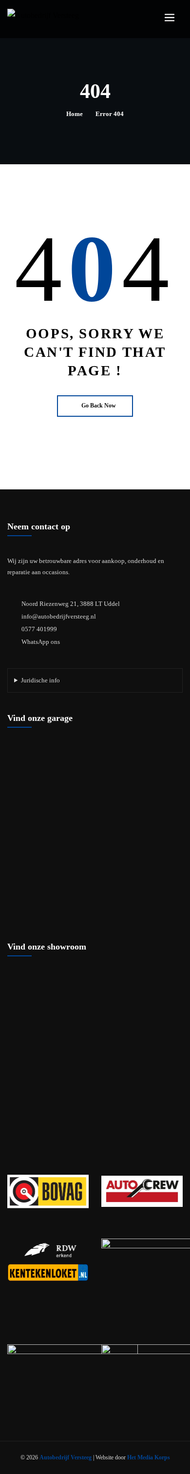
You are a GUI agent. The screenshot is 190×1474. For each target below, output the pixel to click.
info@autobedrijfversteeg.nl (58, 616)
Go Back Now (98, 405)
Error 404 (109, 113)
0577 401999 (39, 629)
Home (74, 113)
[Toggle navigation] (169, 18)
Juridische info (40, 680)
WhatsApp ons (40, 641)
